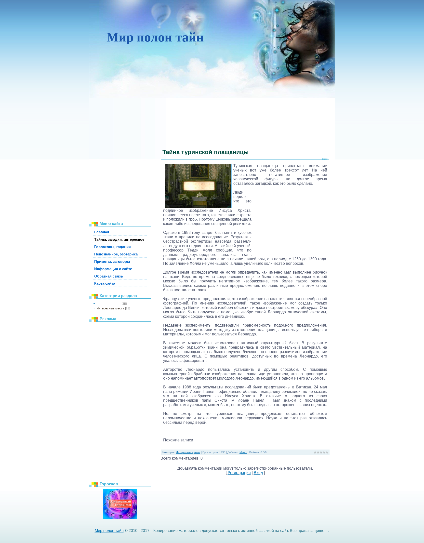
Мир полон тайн (109, 531)
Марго (243, 452)
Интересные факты (108, 303)
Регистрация (239, 473)
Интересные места (110, 308)
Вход (258, 473)
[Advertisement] (122, 142)
